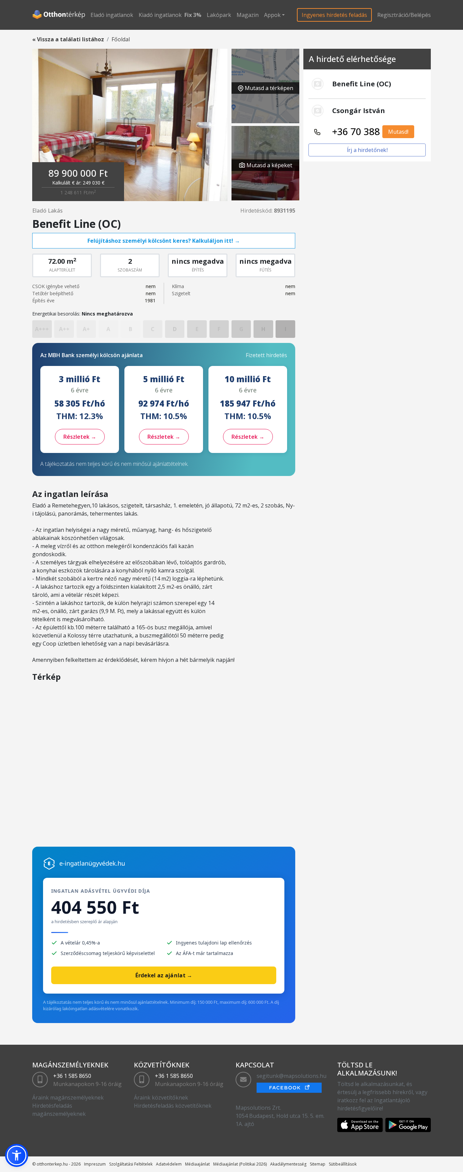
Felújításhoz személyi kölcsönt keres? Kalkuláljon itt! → (163, 240)
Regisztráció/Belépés (404, 15)
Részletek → (79, 436)
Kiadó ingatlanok (160, 15)
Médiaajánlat (197, 1164)
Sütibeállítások (343, 1164)
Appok (272, 15)
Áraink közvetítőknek (161, 1097)
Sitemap (317, 1164)
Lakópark (219, 15)
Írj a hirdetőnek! (367, 150)
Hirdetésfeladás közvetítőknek (173, 1105)
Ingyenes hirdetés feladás (334, 15)
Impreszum (95, 1164)
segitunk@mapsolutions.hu (291, 1076)
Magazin (248, 15)
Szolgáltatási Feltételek (131, 1164)
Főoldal (121, 39)
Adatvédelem (169, 1164)
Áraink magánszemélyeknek (68, 1097)
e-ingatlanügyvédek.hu (92, 863)
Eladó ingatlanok (111, 15)
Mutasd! (398, 131)
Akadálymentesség (288, 1164)
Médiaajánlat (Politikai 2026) (240, 1164)
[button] (16, 1155)
